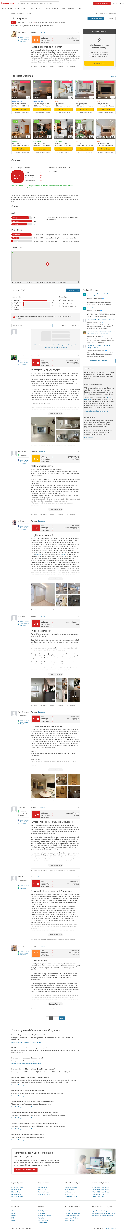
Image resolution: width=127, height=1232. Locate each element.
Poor (15, 307)
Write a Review (97, 18)
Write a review (69, 1220)
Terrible (16, 310)
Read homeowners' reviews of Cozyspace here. (26, 1042)
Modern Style (69, 1194)
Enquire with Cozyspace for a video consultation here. (28, 1140)
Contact (13, 1213)
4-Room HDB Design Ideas (100, 1189)
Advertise (41, 1218)
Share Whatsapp (24, 39)
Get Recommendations (102, 3)
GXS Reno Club (43, 1220)
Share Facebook (24, 37)
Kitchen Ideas (15, 1192)
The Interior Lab (39, 143)
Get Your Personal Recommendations (96, 411)
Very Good (17, 303)
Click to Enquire (99, 63)
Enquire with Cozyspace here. (20, 1085)
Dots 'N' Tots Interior (61, 143)
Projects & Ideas (36, 8)
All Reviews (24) (68, 300)
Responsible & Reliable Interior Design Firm (100, 320)
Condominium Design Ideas (100, 1194)
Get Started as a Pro (90, 438)
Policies (13, 1216)
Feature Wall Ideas (44, 1194)
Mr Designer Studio (19, 104)
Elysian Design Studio (41, 104)
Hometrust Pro (42, 1213)
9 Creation (79, 143)
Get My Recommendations (25, 1170)
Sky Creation (59, 104)
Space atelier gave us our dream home (99, 308)
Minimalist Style (70, 1192)
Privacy (113, 1228)
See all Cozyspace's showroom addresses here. (26, 1064)
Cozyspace (19, 18)
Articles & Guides (68, 8)
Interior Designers (21, 8)
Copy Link (23, 41)
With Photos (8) (67, 303)
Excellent (17, 300)
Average (16, 305)
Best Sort (75, 325)
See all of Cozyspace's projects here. (23, 1107)
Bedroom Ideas (16, 1189)
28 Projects (28, 22)
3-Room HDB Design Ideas (100, 1187)
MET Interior (16, 143)
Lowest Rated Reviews (72, 1216)
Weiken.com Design (104, 143)
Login (122, 3)
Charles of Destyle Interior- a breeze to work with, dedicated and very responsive (101, 333)
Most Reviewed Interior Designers (102, 1216)
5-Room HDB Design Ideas (100, 1192)
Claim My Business (44, 1211)
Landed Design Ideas (98, 1197)
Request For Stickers (44, 1216)
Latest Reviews (6, 8)
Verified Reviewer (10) (69, 306)
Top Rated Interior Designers (101, 1211)
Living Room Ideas (17, 1187)
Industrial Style (69, 1189)
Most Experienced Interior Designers (103, 1213)
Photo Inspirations (52, 8)
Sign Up (114, 3)
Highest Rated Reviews (72, 1213)
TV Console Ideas (43, 1192)
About (13, 1211)
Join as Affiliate (43, 1223)
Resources (14, 1220)
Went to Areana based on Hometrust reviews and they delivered (98, 295)
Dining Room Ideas (17, 1197)
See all (113, 76)
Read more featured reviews (99, 361)
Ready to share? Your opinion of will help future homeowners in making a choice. (55, 346)
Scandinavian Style (71, 1197)
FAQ (12, 1218)
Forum (80, 8)
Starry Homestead (103, 104)
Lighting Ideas (42, 1187)
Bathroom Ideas (16, 1194)
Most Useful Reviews (71, 1218)
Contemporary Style (71, 1187)
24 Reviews (20, 22)
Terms (107, 1228)
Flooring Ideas (42, 1189)
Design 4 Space (81, 104)
